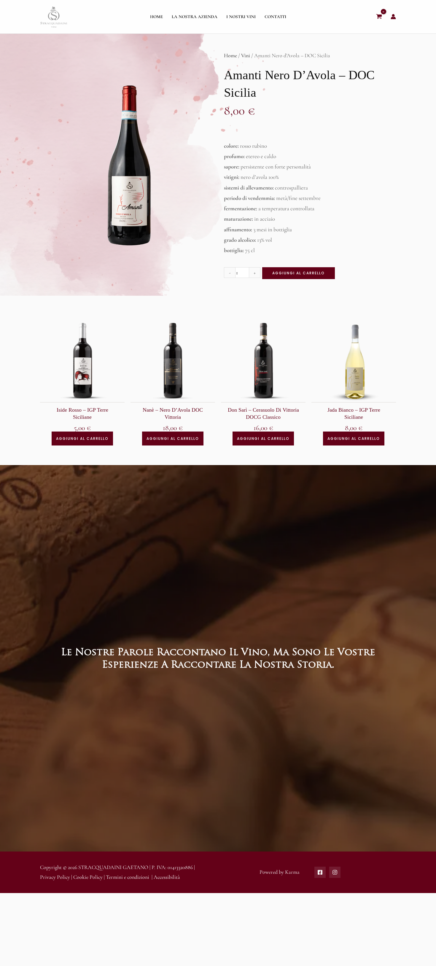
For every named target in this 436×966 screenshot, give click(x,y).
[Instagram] (334, 872)
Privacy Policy (55, 877)
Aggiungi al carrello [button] (82, 438)
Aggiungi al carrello (298, 273)
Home (230, 55)
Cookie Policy (88, 877)
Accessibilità (167, 877)
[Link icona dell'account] (393, 16)
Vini (245, 55)
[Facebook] (320, 872)
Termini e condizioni (127, 877)
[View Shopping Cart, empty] (379, 17)
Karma (292, 872)
